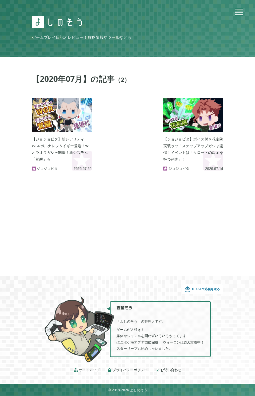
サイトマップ (87, 370)
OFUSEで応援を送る (206, 289)
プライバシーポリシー (127, 370)
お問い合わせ (168, 370)
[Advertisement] (127, 123)
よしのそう (138, 390)
